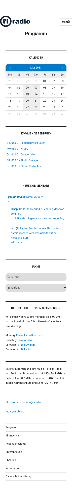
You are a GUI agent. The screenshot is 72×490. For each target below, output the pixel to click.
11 (9, 94)
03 (62, 81)
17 (62, 94)
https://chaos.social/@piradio (23, 402)
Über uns (11, 460)
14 (36, 94)
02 (53, 81)
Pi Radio (25, 349)
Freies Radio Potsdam (29, 335)
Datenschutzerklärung (18, 476)
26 (18, 81)
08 (44, 87)
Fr (45, 74)
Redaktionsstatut (16, 443)
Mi (27, 74)
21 (36, 100)
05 (18, 87)
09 (53, 87)
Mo (10, 74)
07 (36, 87)
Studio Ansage (26, 344)
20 (27, 100)
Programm (12, 427)
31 (62, 107)
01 (44, 81)
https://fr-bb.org (15, 411)
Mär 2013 (36, 67)
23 (53, 100)
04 (9, 87)
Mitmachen (12, 435)
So (62, 74)
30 (53, 107)
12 (18, 94)
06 (27, 87)
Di (18, 74)
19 (18, 100)
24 (62, 100)
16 (53, 94)
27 (27, 81)
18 (9, 100)
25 (9, 81)
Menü (66, 22)
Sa (53, 74)
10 (62, 87)
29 (44, 107)
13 (27, 94)
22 (44, 100)
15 (44, 94)
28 (36, 81)
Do (36, 74)
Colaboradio (24, 340)
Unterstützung (14, 451)
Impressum (12, 468)
